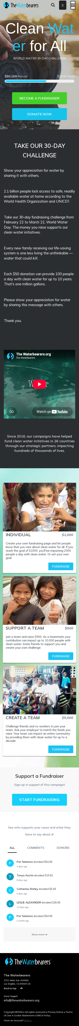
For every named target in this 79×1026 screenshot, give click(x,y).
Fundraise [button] (60, 566)
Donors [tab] (63, 848)
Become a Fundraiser (39, 98)
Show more (38, 934)
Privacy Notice (55, 1012)
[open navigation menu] (73, 5)
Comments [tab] (35, 848)
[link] (39, 566)
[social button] (62, 5)
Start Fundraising (39, 799)
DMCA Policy (43, 1015)
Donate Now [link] (39, 114)
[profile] (57, 5)
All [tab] (12, 848)
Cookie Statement (24, 1015)
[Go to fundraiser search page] (53, 5)
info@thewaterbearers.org (21, 1000)
